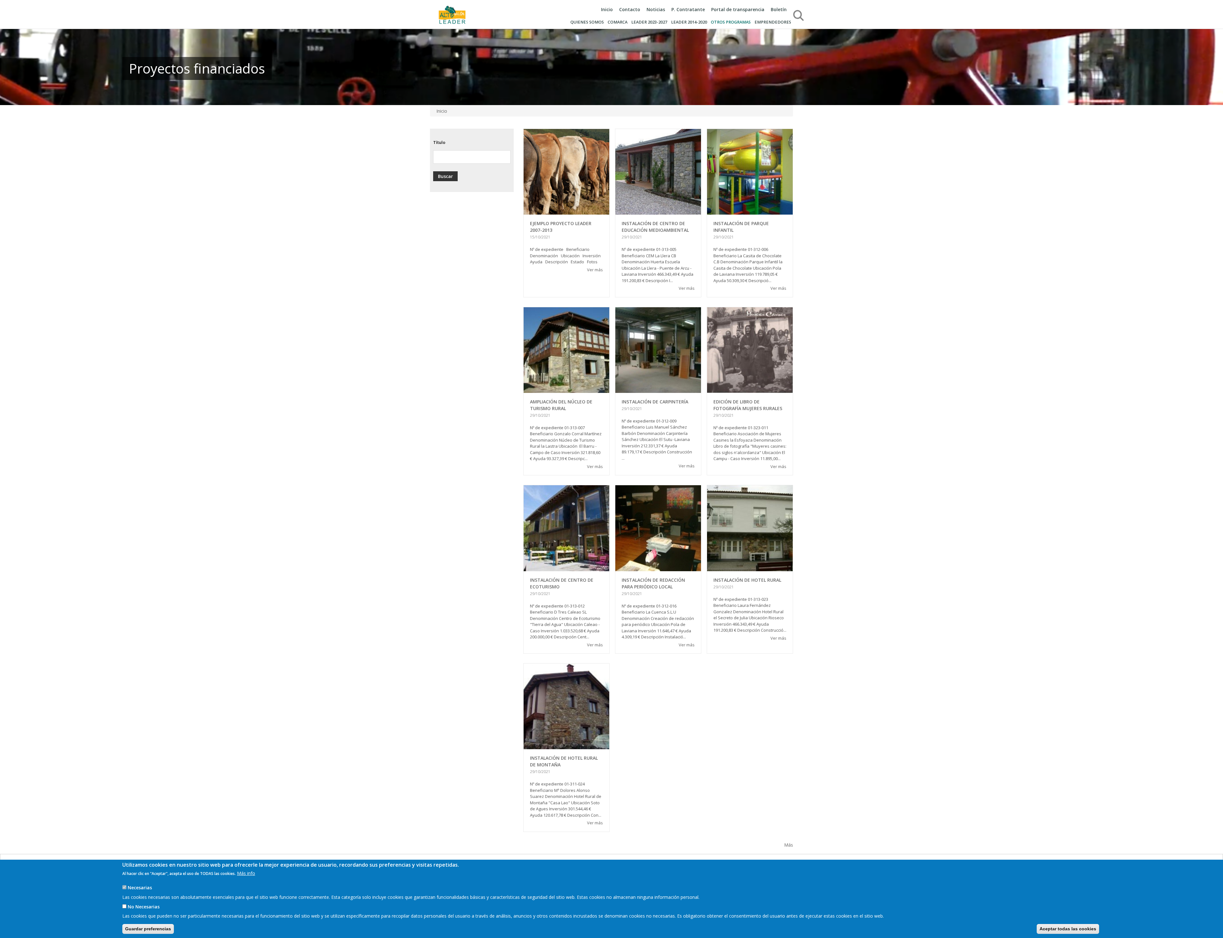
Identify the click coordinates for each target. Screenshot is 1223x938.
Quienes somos (587, 22)
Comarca (617, 22)
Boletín (779, 9)
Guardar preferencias (148, 928)
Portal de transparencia (737, 9)
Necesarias (140, 887)
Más (788, 845)
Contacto (629, 9)
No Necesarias (144, 906)
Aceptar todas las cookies (1068, 928)
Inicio (607, 9)
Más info (246, 873)
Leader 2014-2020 (689, 22)
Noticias (656, 9)
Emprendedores (773, 22)
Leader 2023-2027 (649, 22)
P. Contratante (688, 9)
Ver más (595, 270)
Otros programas (731, 22)
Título (439, 142)
